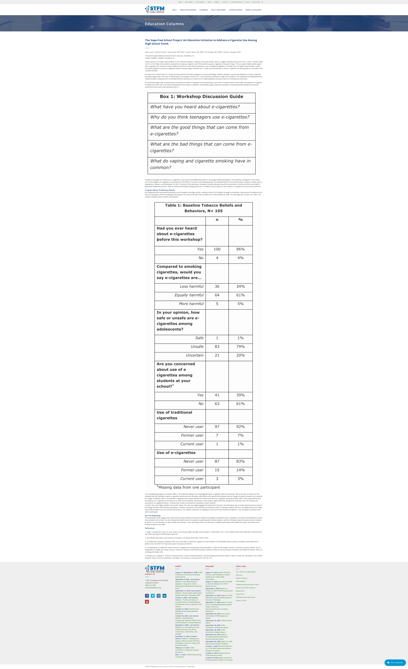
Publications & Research (188, 10)
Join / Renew (188, 2)
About (174, 10)
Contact (225, 2)
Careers (216, 2)
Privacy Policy (191, 666)
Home (180, 2)
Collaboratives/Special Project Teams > (248, 584)
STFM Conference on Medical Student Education (187, 650)
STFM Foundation (237, 2)
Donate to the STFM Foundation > (246, 588)
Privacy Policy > (240, 594)
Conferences (203, 10)
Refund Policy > (240, 591)
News (209, 2)
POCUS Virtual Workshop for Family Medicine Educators (187, 611)
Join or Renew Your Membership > (246, 572)
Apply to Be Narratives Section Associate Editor (217, 637)
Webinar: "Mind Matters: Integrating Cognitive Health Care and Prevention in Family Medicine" (188, 620)
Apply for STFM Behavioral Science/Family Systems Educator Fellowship (219, 597)
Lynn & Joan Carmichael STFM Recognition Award (218, 616)
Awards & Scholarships (253, 10)
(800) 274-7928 (150, 585)
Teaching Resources (235, 10)
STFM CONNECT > (241, 581)
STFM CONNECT (200, 2)
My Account (256, 2)
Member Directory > (242, 578)
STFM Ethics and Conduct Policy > (246, 597)
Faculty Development (218, 10)
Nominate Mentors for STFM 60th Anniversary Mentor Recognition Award (219, 648)
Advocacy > (239, 575)
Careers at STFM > (241, 600)
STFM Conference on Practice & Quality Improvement (188, 574)
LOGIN (247, 2)
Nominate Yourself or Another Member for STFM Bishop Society (219, 584)
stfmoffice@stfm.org (153, 588)
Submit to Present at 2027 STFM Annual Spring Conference (219, 590)
